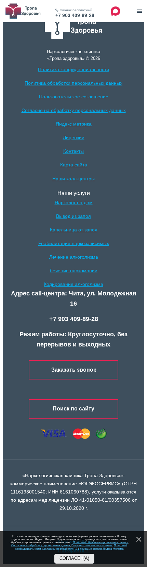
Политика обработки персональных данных (73, 83)
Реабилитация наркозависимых (73, 243)
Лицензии (73, 137)
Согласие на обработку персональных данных (74, 110)
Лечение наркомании (73, 270)
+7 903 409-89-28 (74, 15)
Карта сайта (73, 164)
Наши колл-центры (73, 178)
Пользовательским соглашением (91, 545)
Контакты (73, 151)
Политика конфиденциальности (73, 69)
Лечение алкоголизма (73, 257)
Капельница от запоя (73, 229)
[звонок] (139, 11)
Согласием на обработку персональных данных (40, 545)
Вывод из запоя (73, 216)
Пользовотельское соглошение (73, 96)
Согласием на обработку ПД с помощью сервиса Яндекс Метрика (82, 548)
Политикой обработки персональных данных (100, 542)
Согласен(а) (74, 558)
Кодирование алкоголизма (73, 284)
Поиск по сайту (73, 408)
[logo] (73, 26)
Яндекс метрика (74, 124)
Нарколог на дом (74, 202)
